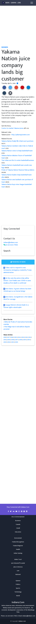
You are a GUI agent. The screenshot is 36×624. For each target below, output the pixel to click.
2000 (16, 342)
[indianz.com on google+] (11, 232)
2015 (15, 337)
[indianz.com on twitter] (7, 232)
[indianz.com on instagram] (19, 232)
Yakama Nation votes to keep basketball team (17, 150)
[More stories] (17, 83)
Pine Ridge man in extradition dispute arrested (17, 328)
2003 (5, 342)
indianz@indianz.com (11, 242)
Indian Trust (18, 559)
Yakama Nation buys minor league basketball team (17, 185)
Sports (18, 588)
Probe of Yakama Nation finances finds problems (18, 170)
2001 (12, 342)
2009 (8, 339)
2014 (19, 337)
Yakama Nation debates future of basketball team (17, 156)
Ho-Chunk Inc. (26, 608)
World (18, 596)
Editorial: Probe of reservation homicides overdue (18, 323)
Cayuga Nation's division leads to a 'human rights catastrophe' (16, 306)
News (7, 2)
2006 (20, 339)
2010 (5, 339)
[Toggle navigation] (31, 3)
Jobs (19, 2)
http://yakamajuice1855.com (21, 134)
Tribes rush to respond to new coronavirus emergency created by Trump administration (18, 270)
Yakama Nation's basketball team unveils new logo (17, 166)
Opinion (18, 580)
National (18, 574)
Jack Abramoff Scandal (18, 563)
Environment (18, 538)
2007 (16, 339)
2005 (24, 339)
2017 (8, 337)
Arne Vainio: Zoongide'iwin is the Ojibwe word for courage (18, 298)
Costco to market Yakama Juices (13, 128)
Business (18, 520)
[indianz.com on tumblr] (13, 232)
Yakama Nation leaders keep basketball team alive (17, 176)
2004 (28, 339)
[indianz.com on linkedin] (21, 232)
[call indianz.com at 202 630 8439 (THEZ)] (4, 245)
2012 (26, 337)
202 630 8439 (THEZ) (11, 245)
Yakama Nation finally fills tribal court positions (17, 141)
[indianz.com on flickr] (17, 232)
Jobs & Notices (18, 567)
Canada (18, 524)
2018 (5, 337)
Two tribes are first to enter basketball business (18, 160)
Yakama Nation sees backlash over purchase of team (17, 180)
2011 (30, 337)
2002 (8, 342)
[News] (3, 3)
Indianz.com (22, 621)
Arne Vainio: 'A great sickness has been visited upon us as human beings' (17, 289)
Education (18, 532)
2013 (23, 337)
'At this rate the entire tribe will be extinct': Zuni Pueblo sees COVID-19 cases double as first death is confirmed (17, 280)
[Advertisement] (18, 27)
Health (18, 549)
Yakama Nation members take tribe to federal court (17, 147)
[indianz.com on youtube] (22, 232)
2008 (12, 339)
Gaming (13, 2)
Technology (18, 592)
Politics (18, 584)
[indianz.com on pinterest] (15, 232)
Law (18, 570)
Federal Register (18, 545)
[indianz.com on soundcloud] (9, 232)
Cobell (18, 528)
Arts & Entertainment (18, 517)
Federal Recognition (18, 542)
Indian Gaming (18, 553)
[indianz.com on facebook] (5, 232)
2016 (12, 337)
